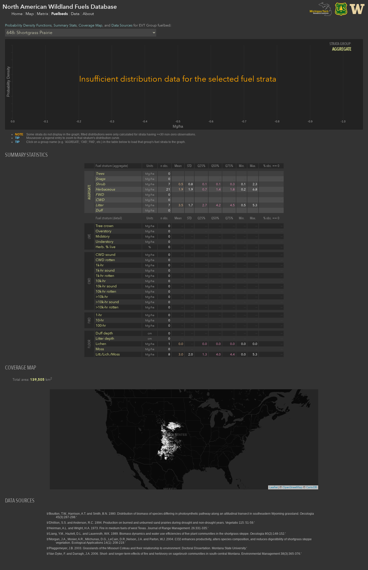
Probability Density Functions (28, 25)
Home (18, 14)
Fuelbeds (60, 14)
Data (76, 14)
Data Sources (121, 25)
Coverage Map (90, 25)
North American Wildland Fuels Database (60, 7)
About (88, 14)
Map (30, 14)
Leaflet (273, 487)
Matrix (43, 14)
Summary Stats (65, 25)
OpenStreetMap (292, 487)
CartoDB (311, 487)
